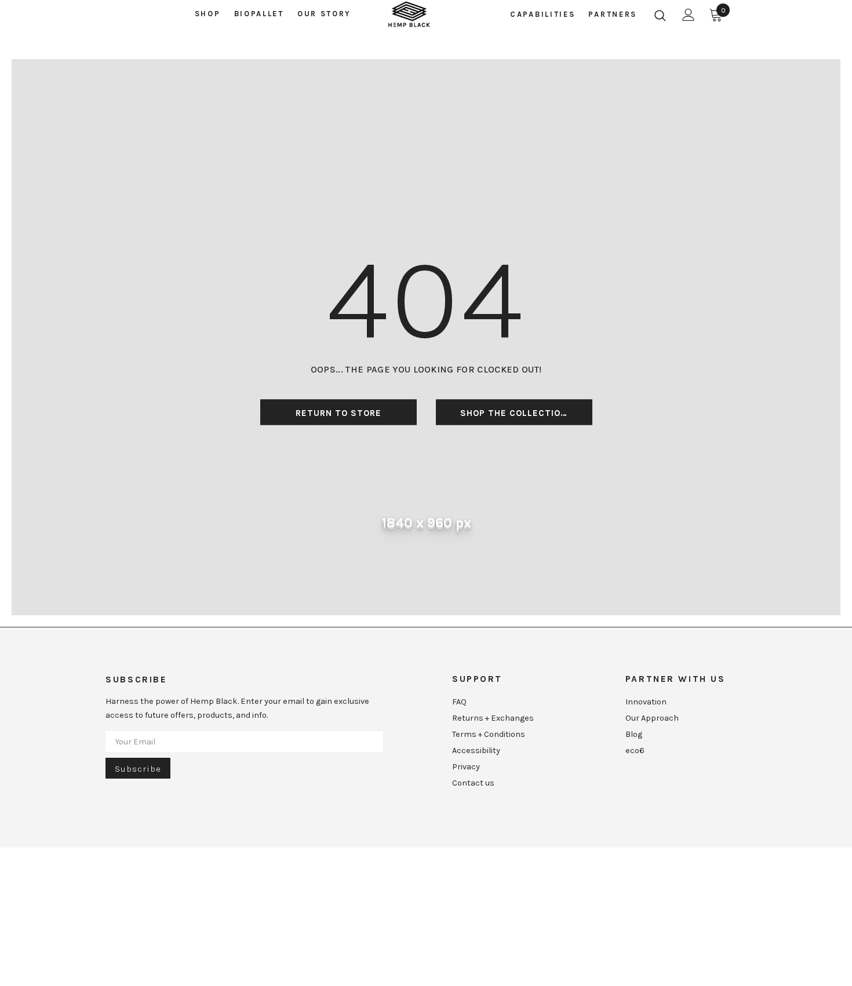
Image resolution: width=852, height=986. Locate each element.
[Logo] (408, 14)
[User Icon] (688, 15)
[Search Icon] (660, 15)
